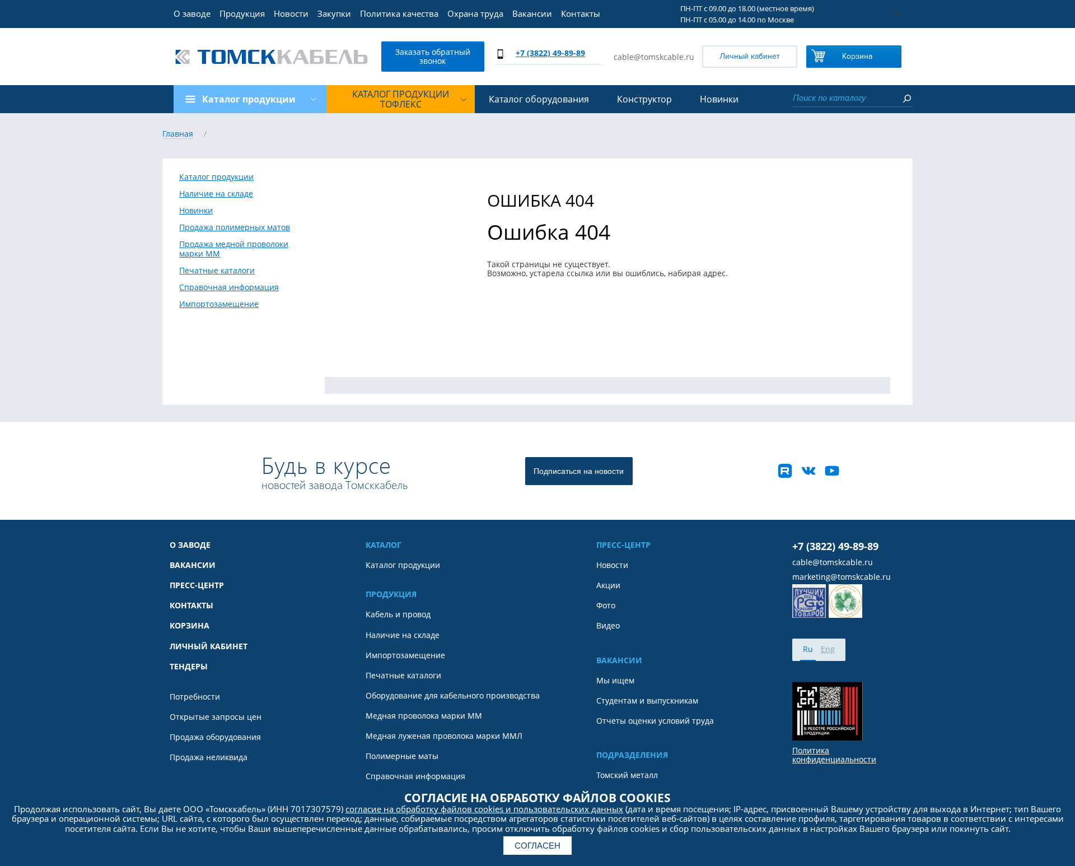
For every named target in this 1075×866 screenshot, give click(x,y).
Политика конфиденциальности (834, 755)
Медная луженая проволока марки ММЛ (444, 736)
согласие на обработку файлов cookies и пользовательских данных (484, 808)
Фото (605, 605)
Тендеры (189, 666)
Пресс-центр (197, 585)
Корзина (857, 56)
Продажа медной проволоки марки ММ (233, 249)
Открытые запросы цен (215, 717)
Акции (608, 585)
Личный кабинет (749, 56)
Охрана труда (475, 13)
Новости (291, 13)
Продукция (242, 13)
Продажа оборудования (215, 737)
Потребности (195, 696)
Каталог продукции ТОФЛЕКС (400, 99)
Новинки (719, 99)
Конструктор (644, 99)
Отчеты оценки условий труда (655, 720)
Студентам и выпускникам (647, 700)
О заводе (192, 13)
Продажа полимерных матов (234, 227)
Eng (828, 649)
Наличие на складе (216, 193)
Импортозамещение (219, 304)
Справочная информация (229, 287)
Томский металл (627, 775)
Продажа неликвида (208, 757)
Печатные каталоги (217, 270)
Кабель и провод (398, 614)
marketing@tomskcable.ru (841, 576)
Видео (608, 625)
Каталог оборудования (539, 99)
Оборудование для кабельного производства (453, 695)
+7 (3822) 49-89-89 (550, 53)
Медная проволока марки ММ (424, 715)
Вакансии (532, 13)
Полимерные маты (402, 756)
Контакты (580, 13)
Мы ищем (615, 680)
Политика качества (399, 13)
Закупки (334, 13)
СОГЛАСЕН (537, 845)
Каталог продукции (216, 177)
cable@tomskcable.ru (654, 57)
